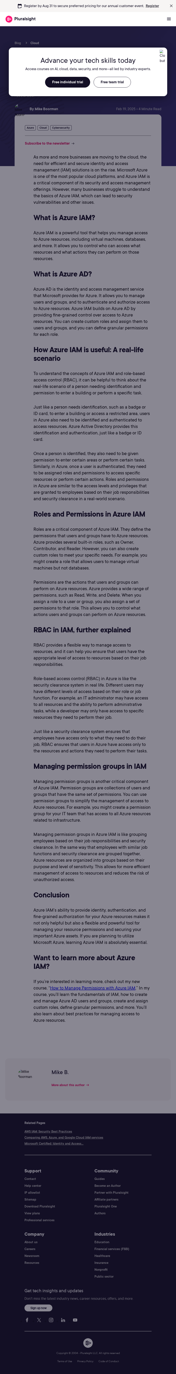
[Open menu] (169, 19)
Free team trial (112, 82)
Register (152, 6)
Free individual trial (67, 82)
